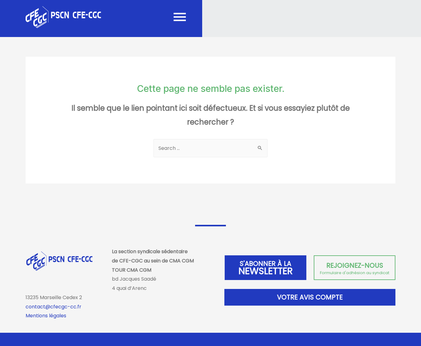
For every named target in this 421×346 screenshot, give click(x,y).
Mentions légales (46, 315)
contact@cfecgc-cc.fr (53, 306)
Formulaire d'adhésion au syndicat (354, 268)
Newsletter (266, 268)
